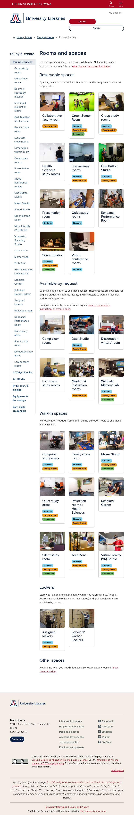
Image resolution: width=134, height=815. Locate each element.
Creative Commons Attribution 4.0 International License (60, 760)
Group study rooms (21, 70)
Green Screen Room (22, 217)
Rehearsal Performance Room (21, 320)
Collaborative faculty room (22, 119)
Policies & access (69, 731)
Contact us (17, 739)
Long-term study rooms (21, 139)
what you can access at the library (91, 66)
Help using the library (71, 726)
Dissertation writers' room (21, 150)
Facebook (107, 721)
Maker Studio (21, 203)
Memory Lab (21, 257)
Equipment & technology (20, 398)
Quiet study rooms (21, 80)
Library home (24, 37)
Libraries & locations (70, 721)
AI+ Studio (19, 379)
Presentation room (21, 170)
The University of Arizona (93, 811)
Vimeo (105, 737)
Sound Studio (22, 209)
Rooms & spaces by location (20, 92)
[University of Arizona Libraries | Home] (37, 18)
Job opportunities (69, 742)
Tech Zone (20, 263)
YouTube (107, 742)
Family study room (21, 129)
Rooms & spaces (22, 62)
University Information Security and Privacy (67, 807)
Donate (96, 28)
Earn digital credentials (19, 409)
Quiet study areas (21, 333)
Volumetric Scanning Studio (20, 240)
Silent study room (21, 343)
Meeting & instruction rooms (20, 106)
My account (115, 12)
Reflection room (23, 310)
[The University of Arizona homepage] (31, 4)
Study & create (45, 37)
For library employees (71, 747)
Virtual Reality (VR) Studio (22, 228)
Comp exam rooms (21, 160)
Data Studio (21, 250)
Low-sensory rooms (21, 363)
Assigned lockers (19, 302)
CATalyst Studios (23, 372)
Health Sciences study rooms (23, 271)
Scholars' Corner (19, 281)
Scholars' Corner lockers (22, 292)
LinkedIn (107, 731)
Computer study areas (23, 353)
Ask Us (82, 21)
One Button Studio (21, 194)
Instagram (107, 726)
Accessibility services (71, 737)
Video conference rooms (20, 182)
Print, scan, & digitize (20, 387)
